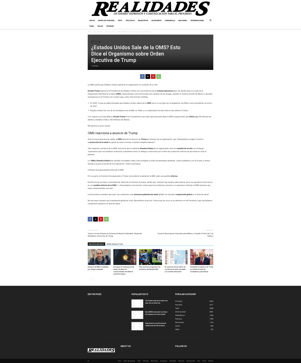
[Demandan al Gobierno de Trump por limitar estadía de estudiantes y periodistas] (201, 257)
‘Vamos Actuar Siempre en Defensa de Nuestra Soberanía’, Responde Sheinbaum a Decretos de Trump (115, 234)
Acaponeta (156, 20)
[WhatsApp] (158, 76)
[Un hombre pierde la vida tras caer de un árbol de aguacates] (137, 303)
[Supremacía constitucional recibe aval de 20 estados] (137, 326)
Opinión (110, 26)
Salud (100, 26)
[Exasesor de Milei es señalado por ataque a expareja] (99, 257)
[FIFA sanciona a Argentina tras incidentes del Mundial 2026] (150, 257)
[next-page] (92, 278)
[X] (147, 76)
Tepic (120, 20)
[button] (210, 21)
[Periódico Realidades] (150, 9)
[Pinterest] (153, 76)
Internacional (197, 20)
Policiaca (130, 20)
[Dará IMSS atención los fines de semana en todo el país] (137, 315)
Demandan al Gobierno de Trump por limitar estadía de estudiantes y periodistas (201, 269)
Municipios (143, 20)
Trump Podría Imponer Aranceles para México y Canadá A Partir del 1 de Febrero (185, 234)
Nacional (182, 20)
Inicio (92, 20)
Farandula (170, 20)
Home (90, 32)
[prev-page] (89, 278)
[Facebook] (142, 76)
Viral (91, 26)
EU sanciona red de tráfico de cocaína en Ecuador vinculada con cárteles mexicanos (175, 269)
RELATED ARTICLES (96, 244)
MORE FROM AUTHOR (115, 244)
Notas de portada (106, 20)
